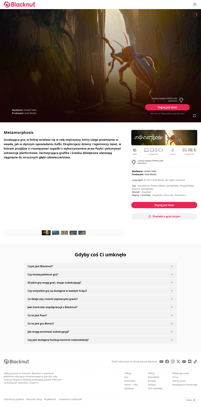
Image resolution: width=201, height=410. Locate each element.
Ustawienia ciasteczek (70, 399)
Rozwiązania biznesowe (184, 384)
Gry (126, 377)
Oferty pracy (178, 380)
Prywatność (50, 399)
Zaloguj (152, 384)
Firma (175, 377)
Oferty (151, 373)
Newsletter (153, 377)
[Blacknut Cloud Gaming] (19, 4)
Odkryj (127, 373)
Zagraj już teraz (167, 107)
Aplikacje (129, 388)
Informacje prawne (14, 399)
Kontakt (152, 380)
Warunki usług (34, 399)
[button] (167, 99)
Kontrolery (129, 380)
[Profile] (194, 4)
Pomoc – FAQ (131, 384)
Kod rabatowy (155, 388)
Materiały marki (180, 373)
